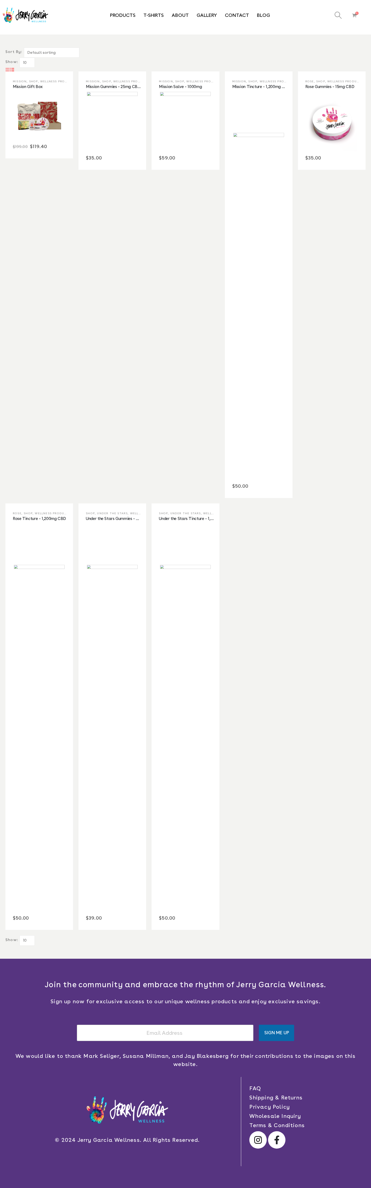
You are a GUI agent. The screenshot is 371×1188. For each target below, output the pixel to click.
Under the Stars (112, 513)
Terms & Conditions (277, 1125)
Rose (309, 81)
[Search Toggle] (338, 15)
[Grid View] (7, 69)
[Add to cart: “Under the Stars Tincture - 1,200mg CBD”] (180, 716)
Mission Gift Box (28, 86)
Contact (237, 15)
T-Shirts (153, 15)
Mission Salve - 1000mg (180, 86)
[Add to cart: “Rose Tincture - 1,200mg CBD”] (34, 716)
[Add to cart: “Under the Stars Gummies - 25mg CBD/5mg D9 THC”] (107, 716)
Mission (20, 81)
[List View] (12, 69)
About (180, 15)
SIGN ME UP (276, 1032)
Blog (263, 15)
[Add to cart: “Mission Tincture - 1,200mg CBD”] (253, 284)
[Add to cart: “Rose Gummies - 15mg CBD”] (326, 120)
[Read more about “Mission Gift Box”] (34, 114)
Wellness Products (58, 81)
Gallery (207, 15)
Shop (33, 81)
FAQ (255, 1088)
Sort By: (14, 52)
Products (123, 15)
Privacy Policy (269, 1107)
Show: (11, 62)
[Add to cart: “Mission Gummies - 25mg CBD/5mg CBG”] (107, 120)
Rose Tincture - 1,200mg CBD (39, 518)
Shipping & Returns (276, 1097)
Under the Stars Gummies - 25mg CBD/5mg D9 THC (133, 518)
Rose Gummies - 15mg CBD (329, 86)
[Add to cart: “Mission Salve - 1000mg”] (180, 120)
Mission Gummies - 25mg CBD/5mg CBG (122, 86)
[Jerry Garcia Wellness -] (25, 15)
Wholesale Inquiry (275, 1116)
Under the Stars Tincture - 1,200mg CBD (195, 518)
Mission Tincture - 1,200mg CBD (261, 86)
